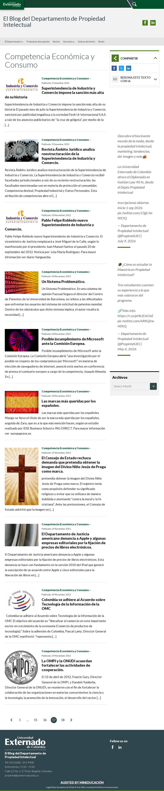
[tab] (134, 58)
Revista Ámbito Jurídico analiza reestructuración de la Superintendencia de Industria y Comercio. (68, 156)
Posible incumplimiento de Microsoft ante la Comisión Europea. (73, 341)
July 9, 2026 (127, 241)
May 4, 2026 (127, 349)
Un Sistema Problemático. (63, 281)
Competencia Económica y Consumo (65, 78)
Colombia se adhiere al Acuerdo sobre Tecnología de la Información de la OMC (73, 604)
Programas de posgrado (38, 41)
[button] (134, 58)
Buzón (101, 41)
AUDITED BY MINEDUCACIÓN (82, 782)
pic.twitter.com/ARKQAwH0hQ (136, 323)
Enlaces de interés (86, 41)
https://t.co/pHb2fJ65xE (135, 316)
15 (35, 720)
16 (45, 720)
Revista (56, 41)
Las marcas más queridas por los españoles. (69, 403)
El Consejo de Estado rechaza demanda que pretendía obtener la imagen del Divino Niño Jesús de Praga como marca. (74, 464)
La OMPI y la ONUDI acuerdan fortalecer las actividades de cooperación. (67, 665)
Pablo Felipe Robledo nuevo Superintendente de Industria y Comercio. (49, 224)
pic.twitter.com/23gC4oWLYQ (135, 215)
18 (63, 720)
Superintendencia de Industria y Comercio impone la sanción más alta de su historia (54, 92)
